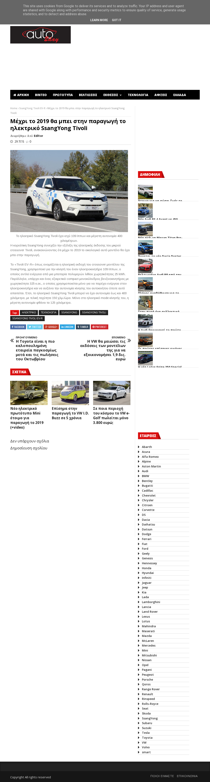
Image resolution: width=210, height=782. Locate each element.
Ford (145, 549)
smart (146, 752)
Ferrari (146, 539)
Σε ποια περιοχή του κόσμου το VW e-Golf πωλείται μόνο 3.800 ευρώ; (111, 415)
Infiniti (146, 578)
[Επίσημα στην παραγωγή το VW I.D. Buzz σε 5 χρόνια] (70, 393)
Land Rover (150, 612)
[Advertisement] (85, 520)
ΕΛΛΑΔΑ (179, 95)
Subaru (147, 723)
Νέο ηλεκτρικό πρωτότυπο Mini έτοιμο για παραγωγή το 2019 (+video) (26, 418)
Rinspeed (148, 699)
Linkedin (68, 327)
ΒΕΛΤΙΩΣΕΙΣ (88, 95)
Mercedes (148, 645)
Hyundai (148, 573)
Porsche (147, 679)
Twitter (36, 327)
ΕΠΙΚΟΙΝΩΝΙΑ (187, 776)
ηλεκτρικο (29, 312)
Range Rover (151, 689)
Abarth (147, 447)
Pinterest (101, 327)
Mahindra (149, 626)
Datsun (147, 529)
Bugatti (147, 486)
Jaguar (147, 583)
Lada (145, 597)
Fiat (144, 544)
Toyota (147, 738)
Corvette (148, 510)
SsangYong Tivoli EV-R (32, 108)
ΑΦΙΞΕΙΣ (160, 95)
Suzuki (146, 728)
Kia (144, 592)
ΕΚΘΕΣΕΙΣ (111, 95)
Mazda (147, 636)
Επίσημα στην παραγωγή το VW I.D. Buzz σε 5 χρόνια (70, 413)
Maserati (148, 631)
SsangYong (69, 312)
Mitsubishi (149, 655)
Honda (146, 568)
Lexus (146, 616)
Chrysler (148, 500)
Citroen (147, 505)
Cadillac (147, 490)
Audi (145, 471)
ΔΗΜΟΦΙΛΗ (150, 174)
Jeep (145, 587)
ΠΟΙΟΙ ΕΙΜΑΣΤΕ (162, 776)
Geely (146, 553)
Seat (145, 708)
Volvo (146, 747)
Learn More (99, 20)
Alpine (146, 461)
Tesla (146, 733)
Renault (147, 694)
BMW (145, 476)
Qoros (146, 684)
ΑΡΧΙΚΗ (23, 95)
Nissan (147, 660)
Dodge (146, 534)
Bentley (147, 481)
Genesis (147, 558)
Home (14, 108)
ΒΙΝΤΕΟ (41, 95)
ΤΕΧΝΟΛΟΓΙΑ (138, 95)
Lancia (146, 607)
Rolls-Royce (150, 704)
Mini (145, 650)
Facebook (19, 327)
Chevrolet (149, 495)
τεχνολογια (48, 312)
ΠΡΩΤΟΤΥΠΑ (63, 95)
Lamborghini (151, 602)
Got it (116, 20)
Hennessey (149, 563)
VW (144, 742)
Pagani (147, 670)
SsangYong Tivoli (94, 312)
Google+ (52, 327)
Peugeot (148, 675)
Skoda (146, 713)
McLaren (148, 641)
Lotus (146, 621)
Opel (145, 665)
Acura (146, 452)
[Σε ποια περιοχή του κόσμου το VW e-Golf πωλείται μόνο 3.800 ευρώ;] (111, 393)
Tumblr (84, 327)
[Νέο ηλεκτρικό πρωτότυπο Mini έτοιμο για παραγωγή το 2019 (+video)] (29, 393)
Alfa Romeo (150, 457)
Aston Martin (151, 466)
